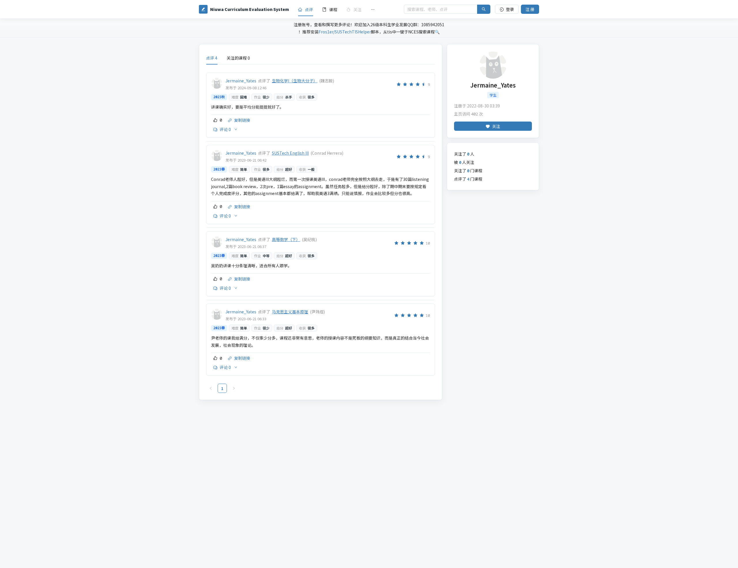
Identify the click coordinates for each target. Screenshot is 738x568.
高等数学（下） (286, 239)
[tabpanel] (320, 231)
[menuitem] (305, 9)
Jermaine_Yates (240, 81)
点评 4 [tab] (211, 58)
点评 (309, 9)
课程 (333, 9)
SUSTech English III (290, 153)
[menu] (346, 9)
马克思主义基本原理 (290, 312)
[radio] (399, 84)
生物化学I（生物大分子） (294, 81)
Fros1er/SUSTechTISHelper (345, 32)
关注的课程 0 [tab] (238, 58)
